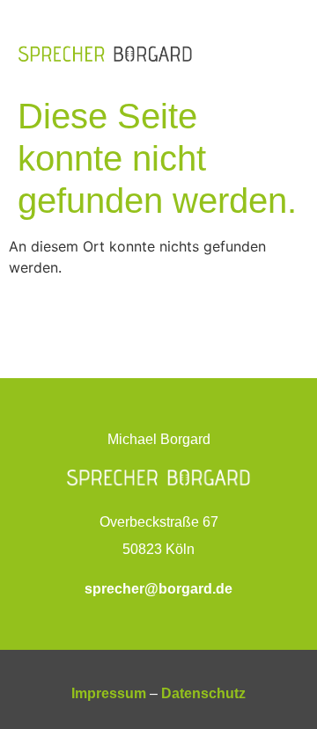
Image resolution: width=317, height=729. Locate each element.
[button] (286, 52)
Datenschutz (203, 693)
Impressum (108, 693)
